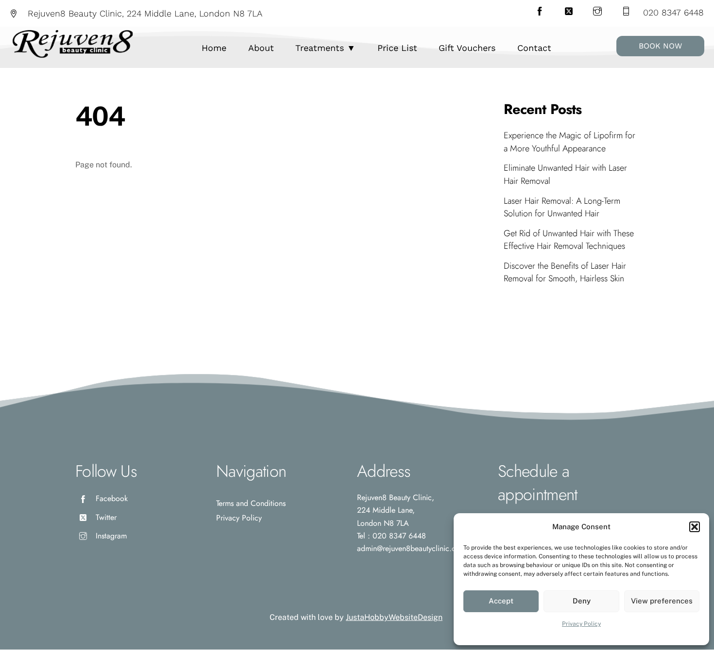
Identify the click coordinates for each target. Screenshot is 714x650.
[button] (694, 527)
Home (214, 48)
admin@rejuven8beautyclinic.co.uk (413, 548)
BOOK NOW (660, 45)
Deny (582, 601)
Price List (397, 48)
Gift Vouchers (467, 48)
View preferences (662, 601)
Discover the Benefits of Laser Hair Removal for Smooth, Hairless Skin (565, 272)
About (261, 48)
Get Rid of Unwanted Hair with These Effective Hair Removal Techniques (569, 239)
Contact (534, 48)
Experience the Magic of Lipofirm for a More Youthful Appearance (569, 141)
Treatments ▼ (325, 48)
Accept (501, 601)
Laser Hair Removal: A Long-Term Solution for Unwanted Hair (562, 207)
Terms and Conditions (251, 503)
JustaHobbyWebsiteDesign (394, 617)
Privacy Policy (581, 623)
